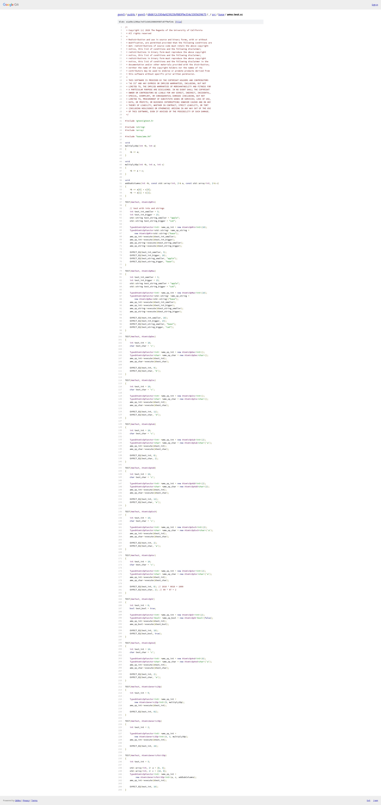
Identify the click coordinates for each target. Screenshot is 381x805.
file (178, 22)
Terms (34, 800)
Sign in (375, 4)
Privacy (26, 800)
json (375, 800)
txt (368, 800)
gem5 (121, 14)
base (221, 14)
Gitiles (18, 800)
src (214, 14)
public (131, 14)
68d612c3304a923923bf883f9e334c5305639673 (176, 14)
